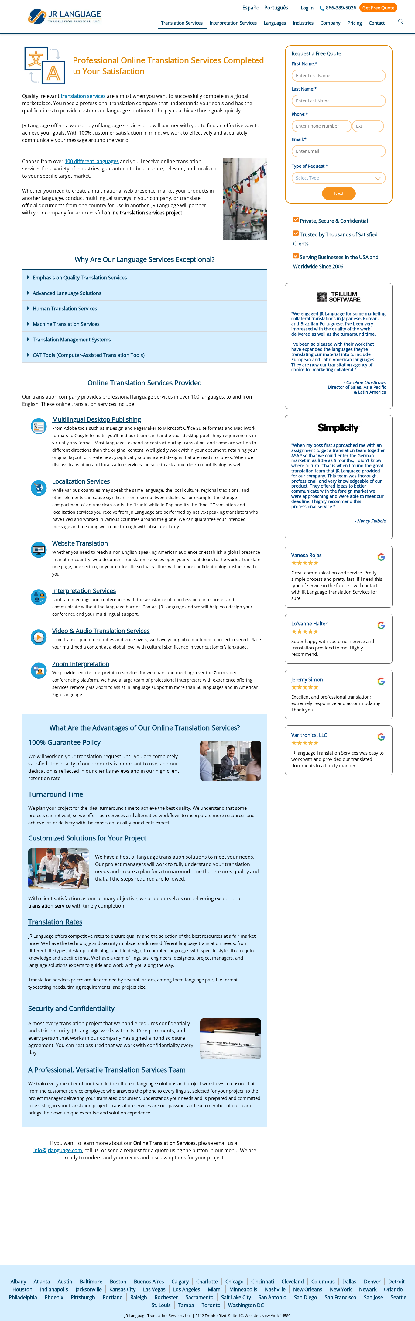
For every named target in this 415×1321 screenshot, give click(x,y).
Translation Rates (55, 921)
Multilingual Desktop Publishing (96, 419)
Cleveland (293, 1281)
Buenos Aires (149, 1281)
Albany (18, 1281)
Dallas (349, 1281)
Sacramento (200, 1297)
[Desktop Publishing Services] (38, 426)
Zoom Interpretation (80, 664)
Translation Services (182, 23)
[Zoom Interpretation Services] (38, 670)
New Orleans (307, 1289)
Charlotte (207, 1281)
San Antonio (272, 1297)
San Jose (373, 1297)
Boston (118, 1281)
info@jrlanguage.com (57, 1150)
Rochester (166, 1297)
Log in (307, 8)
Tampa (186, 1305)
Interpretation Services (233, 23)
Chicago (234, 1281)
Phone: (300, 114)
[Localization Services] (38, 487)
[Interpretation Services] (38, 597)
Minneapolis (243, 1289)
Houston (22, 1289)
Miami (215, 1289)
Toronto (211, 1305)
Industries (303, 23)
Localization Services (81, 481)
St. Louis (161, 1305)
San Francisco (340, 1297)
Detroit (396, 1281)
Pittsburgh (83, 1297)
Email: (299, 139)
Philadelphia (23, 1297)
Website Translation (80, 543)
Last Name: (304, 89)
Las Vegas (154, 1289)
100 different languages (92, 161)
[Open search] (401, 22)
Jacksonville (89, 1289)
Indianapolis (54, 1289)
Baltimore (91, 1281)
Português (276, 8)
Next (339, 193)
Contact (377, 23)
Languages (275, 23)
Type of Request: (310, 166)
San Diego (305, 1297)
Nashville (275, 1289)
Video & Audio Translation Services (101, 631)
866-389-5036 (341, 8)
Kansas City (122, 1289)
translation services (83, 96)
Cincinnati (262, 1281)
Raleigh (138, 1297)
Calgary (180, 1281)
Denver (372, 1281)
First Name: (304, 64)
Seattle (398, 1297)
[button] (144, 277)
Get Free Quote (378, 8)
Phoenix (54, 1297)
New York (341, 1289)
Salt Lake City (236, 1297)
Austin (65, 1281)
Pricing (355, 23)
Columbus (323, 1281)
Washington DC (246, 1305)
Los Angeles (186, 1289)
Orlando (393, 1289)
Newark (367, 1289)
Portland (113, 1297)
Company (331, 23)
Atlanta (42, 1281)
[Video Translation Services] (38, 637)
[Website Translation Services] (38, 549)
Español (251, 8)
